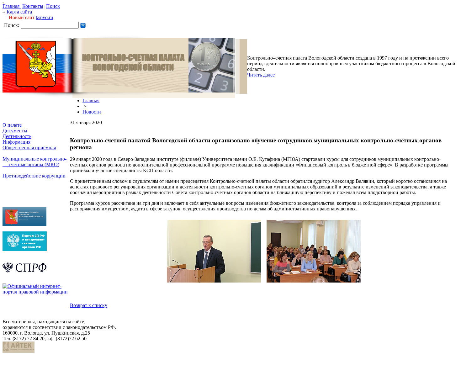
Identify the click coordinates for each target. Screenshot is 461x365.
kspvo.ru (44, 17)
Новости (91, 111)
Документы (15, 130)
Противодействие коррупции (34, 175)
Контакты (32, 6)
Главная (12, 6)
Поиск (53, 6)
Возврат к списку (88, 305)
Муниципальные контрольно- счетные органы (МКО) (34, 161)
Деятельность (17, 136)
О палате (12, 125)
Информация (16, 142)
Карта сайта (19, 11)
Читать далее (261, 74)
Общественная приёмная (29, 147)
